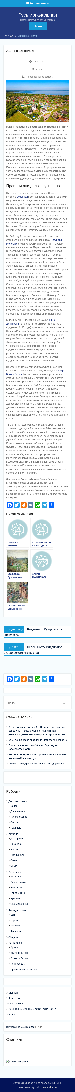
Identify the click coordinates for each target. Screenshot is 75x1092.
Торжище (15, 827)
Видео (13, 805)
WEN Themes (50, 1087)
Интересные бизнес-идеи (20, 1026)
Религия (15, 925)
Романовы (16, 844)
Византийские (18, 882)
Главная (13, 992)
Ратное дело (15, 942)
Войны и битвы (19, 958)
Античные (16, 876)
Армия (14, 947)
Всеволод (22, 196)
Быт (12, 914)
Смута (14, 860)
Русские (15, 898)
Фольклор (16, 931)
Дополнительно (17, 801)
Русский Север (18, 816)
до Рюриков (17, 838)
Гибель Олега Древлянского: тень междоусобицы (36, 763)
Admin (39, 69)
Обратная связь (17, 1003)
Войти (11, 1014)
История (13, 834)
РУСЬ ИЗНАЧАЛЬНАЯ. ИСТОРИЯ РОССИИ (32, 1009)
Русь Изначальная (37, 15)
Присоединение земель (39, 76)
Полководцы (17, 963)
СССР (13, 865)
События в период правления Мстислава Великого (37, 739)
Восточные (16, 887)
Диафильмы (17, 811)
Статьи (14, 822)
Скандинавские (19, 903)
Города (14, 920)
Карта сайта (15, 998)
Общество (14, 937)
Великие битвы (19, 952)
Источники (14, 872)
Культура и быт (17, 910)
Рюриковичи (17, 854)
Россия (14, 849)
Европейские (17, 893)
